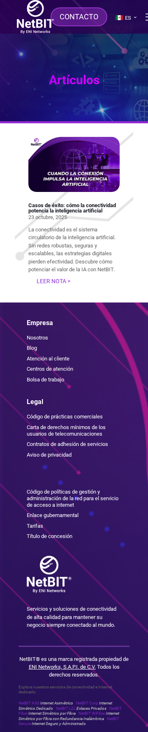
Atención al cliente (48, 359)
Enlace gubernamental (53, 515)
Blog (32, 348)
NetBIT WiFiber (68, 716)
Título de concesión (49, 536)
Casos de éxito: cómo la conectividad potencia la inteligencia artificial (72, 208)
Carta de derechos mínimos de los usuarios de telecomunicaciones (66, 430)
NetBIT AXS (45, 703)
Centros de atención (50, 369)
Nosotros (37, 338)
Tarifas (35, 526)
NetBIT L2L (81, 708)
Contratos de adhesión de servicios (67, 444)
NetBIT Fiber (70, 711)
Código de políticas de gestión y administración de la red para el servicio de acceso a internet (72, 498)
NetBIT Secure (68, 721)
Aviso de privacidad (49, 455)
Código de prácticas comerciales (65, 416)
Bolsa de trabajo (45, 379)
